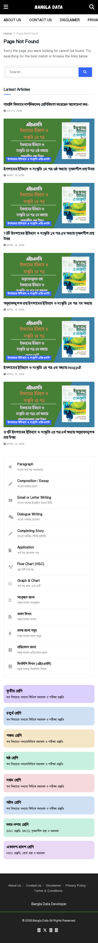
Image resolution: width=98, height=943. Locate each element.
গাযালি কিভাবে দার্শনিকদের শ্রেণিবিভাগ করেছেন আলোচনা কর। (46, 104)
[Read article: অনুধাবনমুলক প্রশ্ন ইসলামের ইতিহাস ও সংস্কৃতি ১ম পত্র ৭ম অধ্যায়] (49, 275)
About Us (12, 20)
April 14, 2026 (15, 245)
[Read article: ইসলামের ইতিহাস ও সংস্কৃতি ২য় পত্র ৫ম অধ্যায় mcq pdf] (49, 340)
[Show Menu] (6, 7)
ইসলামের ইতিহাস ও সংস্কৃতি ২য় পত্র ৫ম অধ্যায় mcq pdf (42, 367)
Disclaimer (70, 20)
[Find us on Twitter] (45, 930)
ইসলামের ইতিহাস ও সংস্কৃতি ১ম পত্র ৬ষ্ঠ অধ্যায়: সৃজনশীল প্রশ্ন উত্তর (49, 169)
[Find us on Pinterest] (50, 930)
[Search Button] (91, 7)
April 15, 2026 (15, 175)
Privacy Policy (76, 886)
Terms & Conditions (48, 891)
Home (8, 33)
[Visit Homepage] (49, 7)
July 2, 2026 (14, 110)
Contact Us (40, 20)
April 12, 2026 (15, 374)
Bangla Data (41, 920)
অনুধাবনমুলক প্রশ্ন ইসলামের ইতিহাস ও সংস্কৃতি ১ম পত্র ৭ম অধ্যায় (48, 303)
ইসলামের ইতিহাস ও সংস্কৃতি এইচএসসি (29, 159)
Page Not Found (27, 33)
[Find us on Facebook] (39, 930)
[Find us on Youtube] (56, 930)
